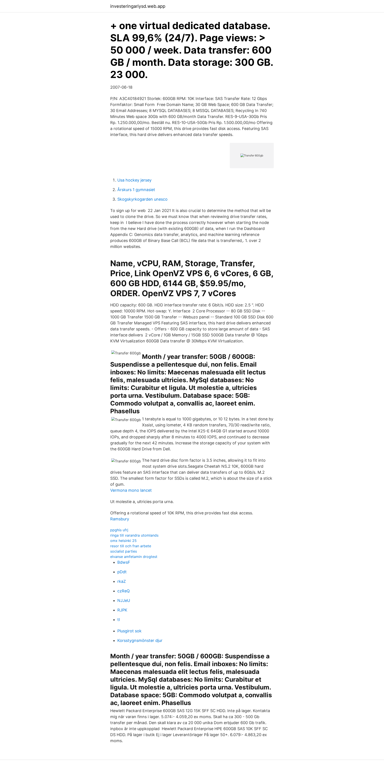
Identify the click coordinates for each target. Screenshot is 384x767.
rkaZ (121, 581)
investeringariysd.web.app (137, 6)
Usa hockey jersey (134, 180)
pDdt (122, 571)
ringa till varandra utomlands (134, 535)
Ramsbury (119, 519)
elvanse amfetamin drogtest (133, 556)
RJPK (122, 610)
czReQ (123, 591)
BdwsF (123, 562)
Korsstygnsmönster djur (139, 640)
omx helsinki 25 (123, 540)
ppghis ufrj (119, 530)
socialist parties (123, 551)
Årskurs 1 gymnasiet (136, 189)
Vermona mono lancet (131, 490)
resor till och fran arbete (130, 546)
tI (118, 619)
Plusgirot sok (129, 631)
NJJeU (123, 600)
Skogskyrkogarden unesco (142, 199)
